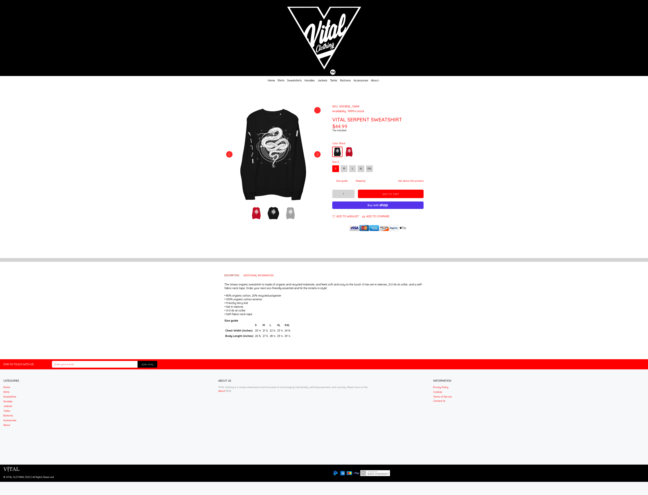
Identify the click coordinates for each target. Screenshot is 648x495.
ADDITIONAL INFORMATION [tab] (259, 275)
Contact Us (439, 400)
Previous (229, 154)
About (6, 425)
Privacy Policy (440, 387)
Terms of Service (442, 396)
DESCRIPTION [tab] (231, 275)
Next (317, 154)
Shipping (360, 180)
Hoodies (7, 401)
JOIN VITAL (147, 364)
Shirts (6, 392)
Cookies (437, 392)
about (221, 390)
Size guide (342, 180)
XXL (369, 168)
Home (6, 387)
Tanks (6, 410)
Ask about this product (411, 180)
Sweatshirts (9, 396)
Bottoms (8, 415)
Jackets (7, 406)
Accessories (9, 420)
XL (361, 168)
